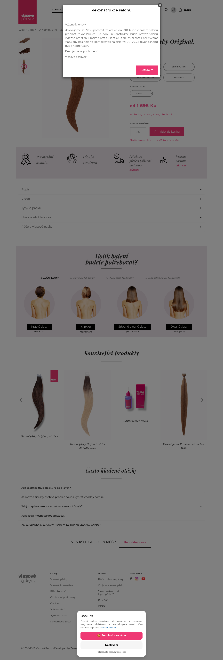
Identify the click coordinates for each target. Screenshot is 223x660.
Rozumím (146, 70)
